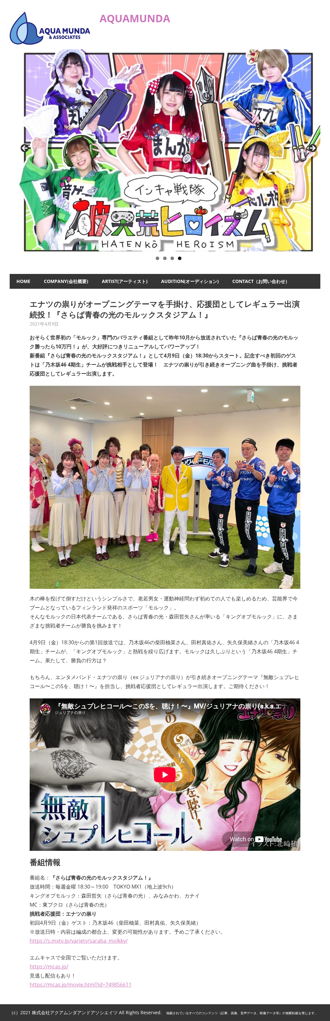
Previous (25, 148)
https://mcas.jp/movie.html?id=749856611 (80, 984)
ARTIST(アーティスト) (125, 281)
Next (312, 148)
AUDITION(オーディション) (190, 281)
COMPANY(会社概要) (66, 281)
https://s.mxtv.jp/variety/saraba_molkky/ (79, 940)
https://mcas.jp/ (49, 966)
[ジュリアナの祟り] (169, 150)
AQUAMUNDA (135, 18)
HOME (23, 281)
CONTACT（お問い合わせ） (261, 281)
